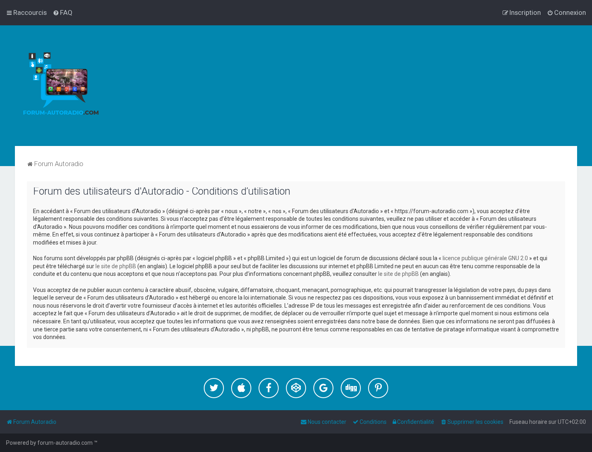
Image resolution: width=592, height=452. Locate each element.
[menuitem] (62, 12)
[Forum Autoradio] (60, 85)
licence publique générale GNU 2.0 (485, 258)
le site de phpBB (115, 266)
